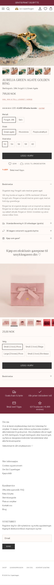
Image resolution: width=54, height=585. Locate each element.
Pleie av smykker (9, 501)
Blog (4, 509)
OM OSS (29, 568)
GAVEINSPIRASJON (16, 568)
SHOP (4, 568)
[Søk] (9, 9)
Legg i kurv (27, 156)
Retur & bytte (7, 494)
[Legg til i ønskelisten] (13, 163)
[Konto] (39, 9)
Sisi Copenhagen (13, 575)
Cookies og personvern (12, 465)
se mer (42, 108)
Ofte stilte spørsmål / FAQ (13, 490)
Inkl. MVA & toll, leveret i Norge (17, 99)
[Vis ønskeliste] (45, 9)
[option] (27, 39)
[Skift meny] (3, 9)
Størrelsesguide (9, 497)
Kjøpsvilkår (7, 473)
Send (8, 546)
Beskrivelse (7, 184)
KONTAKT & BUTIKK (42, 568)
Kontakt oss (7, 505)
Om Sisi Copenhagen (11, 469)
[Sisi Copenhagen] (24, 8)
